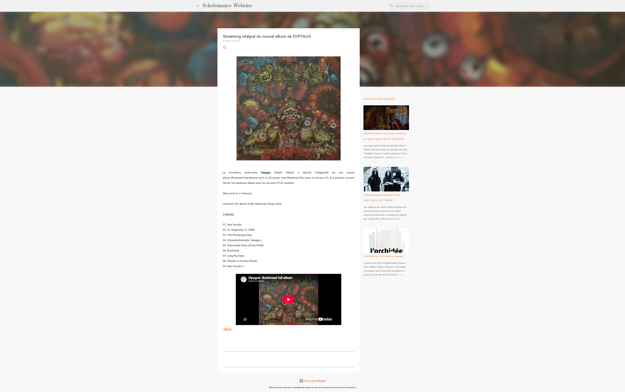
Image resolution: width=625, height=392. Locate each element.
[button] (225, 47)
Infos (227, 329)
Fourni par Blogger (314, 380)
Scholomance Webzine (227, 5)
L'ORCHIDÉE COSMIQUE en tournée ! (383, 256)
